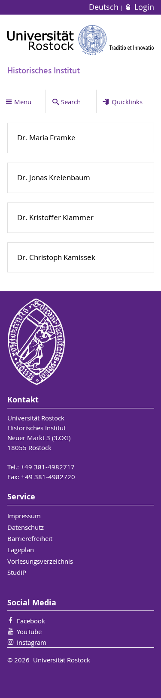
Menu (22, 101)
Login (143, 7)
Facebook (31, 620)
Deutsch (105, 7)
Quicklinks (127, 101)
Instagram (31, 642)
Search (71, 101)
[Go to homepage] (80, 40)
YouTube (29, 631)
